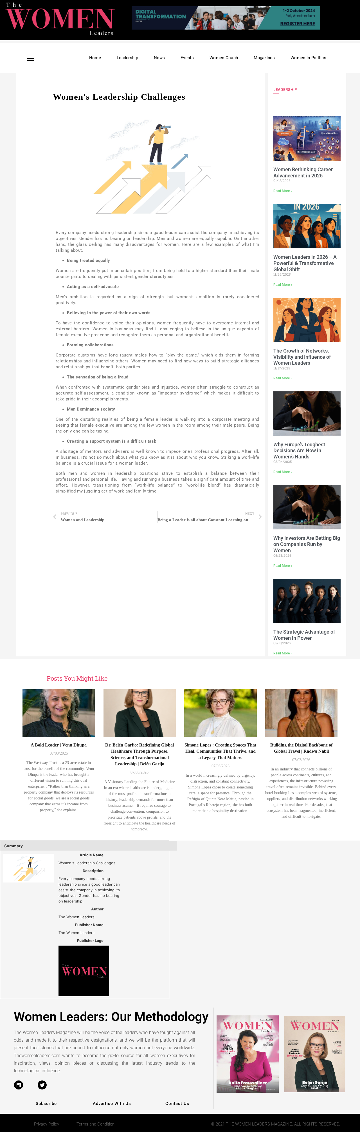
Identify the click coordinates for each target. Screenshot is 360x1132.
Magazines (264, 57)
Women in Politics (308, 57)
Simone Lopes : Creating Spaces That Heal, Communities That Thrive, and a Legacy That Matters (220, 751)
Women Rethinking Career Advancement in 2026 (303, 172)
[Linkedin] (18, 1085)
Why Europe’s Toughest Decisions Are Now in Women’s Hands (299, 451)
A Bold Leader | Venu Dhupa (59, 745)
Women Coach (224, 57)
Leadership (127, 57)
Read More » (282, 191)
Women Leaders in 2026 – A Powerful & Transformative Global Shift (305, 263)
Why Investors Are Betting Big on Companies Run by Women (306, 544)
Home (95, 57)
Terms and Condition (95, 1124)
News (159, 57)
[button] (244, 27)
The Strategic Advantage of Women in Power (304, 635)
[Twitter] (42, 1085)
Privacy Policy (46, 1124)
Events (187, 57)
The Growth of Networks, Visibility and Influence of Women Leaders (302, 357)
